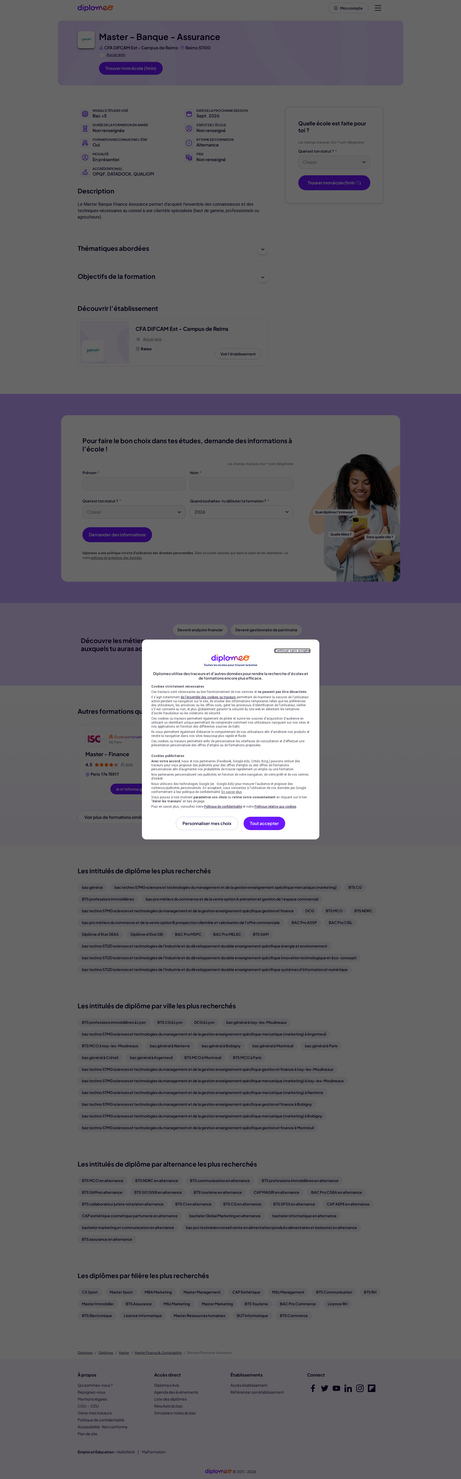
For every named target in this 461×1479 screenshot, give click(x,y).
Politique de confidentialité (223, 806)
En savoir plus (231, 792)
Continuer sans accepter (292, 651)
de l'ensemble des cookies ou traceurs (208, 697)
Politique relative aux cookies (275, 806)
